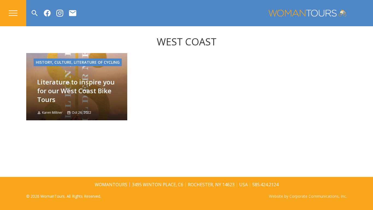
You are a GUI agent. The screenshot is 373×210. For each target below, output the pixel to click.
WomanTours (111, 184)
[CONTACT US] (72, 13)
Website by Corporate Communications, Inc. (308, 196)
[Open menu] (13, 13)
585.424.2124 (265, 185)
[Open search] (35, 13)
